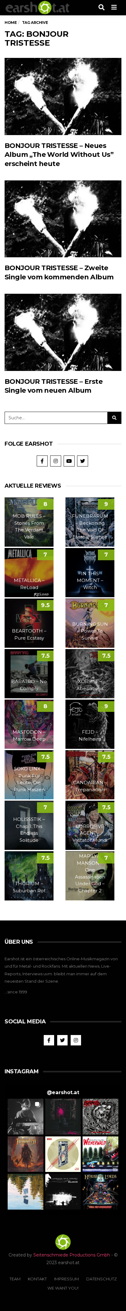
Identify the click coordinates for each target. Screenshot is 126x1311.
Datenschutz (101, 1278)
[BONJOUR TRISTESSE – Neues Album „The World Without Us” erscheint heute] (63, 96)
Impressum (66, 1278)
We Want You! (63, 1288)
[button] (25, 1117)
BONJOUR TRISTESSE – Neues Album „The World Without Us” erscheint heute (59, 155)
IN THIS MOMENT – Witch (90, 580)
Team (14, 1278)
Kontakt (37, 1278)
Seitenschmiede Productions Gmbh (71, 1255)
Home (11, 22)
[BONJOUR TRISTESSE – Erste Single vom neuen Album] (63, 332)
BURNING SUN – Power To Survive (90, 631)
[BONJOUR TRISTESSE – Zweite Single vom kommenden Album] (63, 219)
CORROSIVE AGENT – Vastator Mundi (89, 833)
